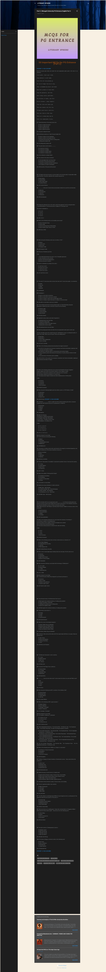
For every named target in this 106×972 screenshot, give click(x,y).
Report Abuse (4, 35)
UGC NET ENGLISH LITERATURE (63, 863)
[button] (77, 11)
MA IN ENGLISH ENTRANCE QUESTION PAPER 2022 (48, 860)
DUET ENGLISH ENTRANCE (43, 858)
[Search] (88, 4)
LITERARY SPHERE (43, 3)
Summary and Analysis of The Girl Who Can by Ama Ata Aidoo (52, 919)
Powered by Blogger (62, 965)
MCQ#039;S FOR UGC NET (49, 863)
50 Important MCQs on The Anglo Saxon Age (48, 949)
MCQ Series (39, 863)
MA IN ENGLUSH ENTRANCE (67, 860)
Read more (75, 930)
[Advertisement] (85, 26)
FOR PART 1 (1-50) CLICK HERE (44, 68)
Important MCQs (54, 858)
